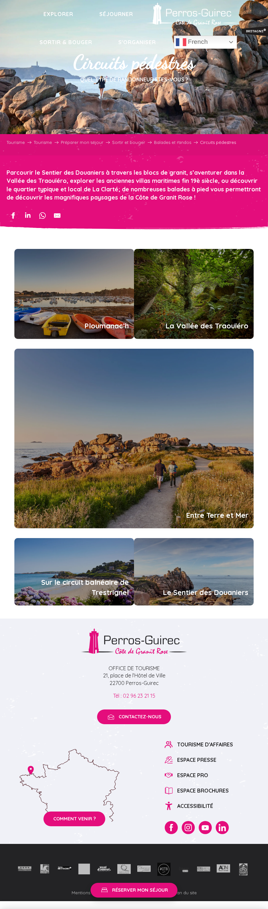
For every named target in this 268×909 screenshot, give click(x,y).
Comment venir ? (74, 819)
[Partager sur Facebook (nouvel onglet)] (13, 215)
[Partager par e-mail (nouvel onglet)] (57, 215)
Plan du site (185, 892)
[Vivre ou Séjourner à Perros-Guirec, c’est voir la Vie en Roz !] (192, 14)
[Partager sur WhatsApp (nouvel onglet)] (42, 215)
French (197, 41)
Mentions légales (90, 892)
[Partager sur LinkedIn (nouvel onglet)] (27, 215)
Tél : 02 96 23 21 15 (134, 695)
